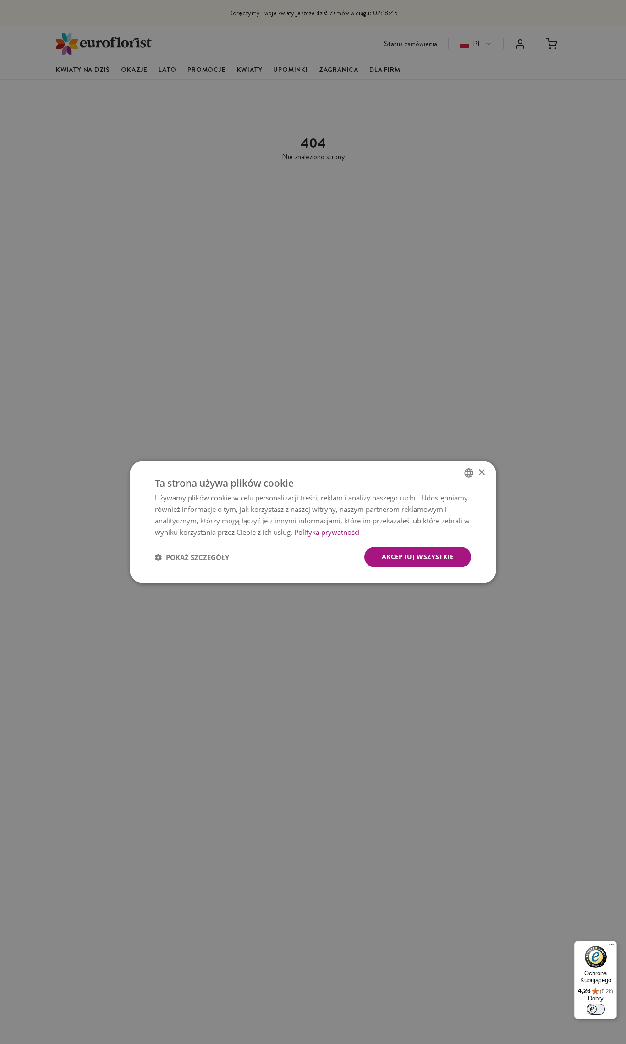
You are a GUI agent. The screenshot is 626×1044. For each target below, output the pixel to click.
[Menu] (611, 946)
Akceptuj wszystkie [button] (418, 556)
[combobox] (468, 473)
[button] (192, 557)
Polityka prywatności (327, 532)
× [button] (481, 472)
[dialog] (313, 522)
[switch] (596, 1009)
